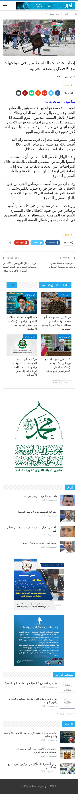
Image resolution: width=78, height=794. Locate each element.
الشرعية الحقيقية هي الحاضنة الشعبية (37, 511)
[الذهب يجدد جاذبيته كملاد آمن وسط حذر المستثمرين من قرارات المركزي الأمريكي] (67, 753)
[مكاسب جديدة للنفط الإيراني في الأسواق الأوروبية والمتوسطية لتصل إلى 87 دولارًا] (67, 737)
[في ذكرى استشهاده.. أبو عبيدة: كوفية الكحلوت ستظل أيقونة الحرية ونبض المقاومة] (56, 303)
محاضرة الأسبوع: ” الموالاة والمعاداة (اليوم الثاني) (31, 683)
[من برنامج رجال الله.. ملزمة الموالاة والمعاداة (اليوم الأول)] (67, 703)
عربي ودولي (64, 294)
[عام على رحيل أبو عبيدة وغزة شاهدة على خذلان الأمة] (67, 532)
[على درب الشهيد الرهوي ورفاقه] (67, 500)
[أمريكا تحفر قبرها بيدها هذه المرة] (67, 547)
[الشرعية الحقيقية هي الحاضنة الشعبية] (67, 516)
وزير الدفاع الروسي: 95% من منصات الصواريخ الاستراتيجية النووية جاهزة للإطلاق (19, 267)
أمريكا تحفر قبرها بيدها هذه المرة (39, 543)
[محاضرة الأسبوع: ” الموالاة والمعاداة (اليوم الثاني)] (67, 687)
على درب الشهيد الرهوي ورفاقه (40, 496)
